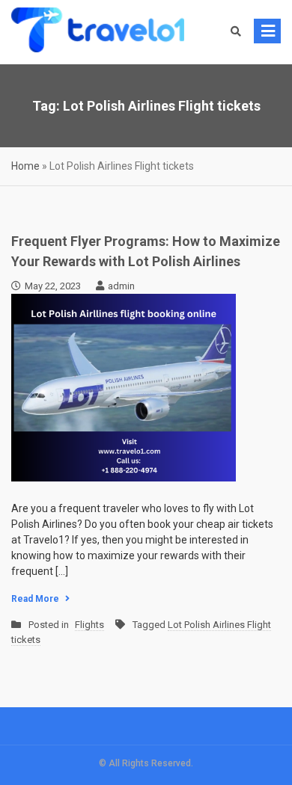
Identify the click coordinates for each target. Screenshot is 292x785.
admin (121, 286)
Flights (89, 624)
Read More (35, 599)
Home (25, 166)
